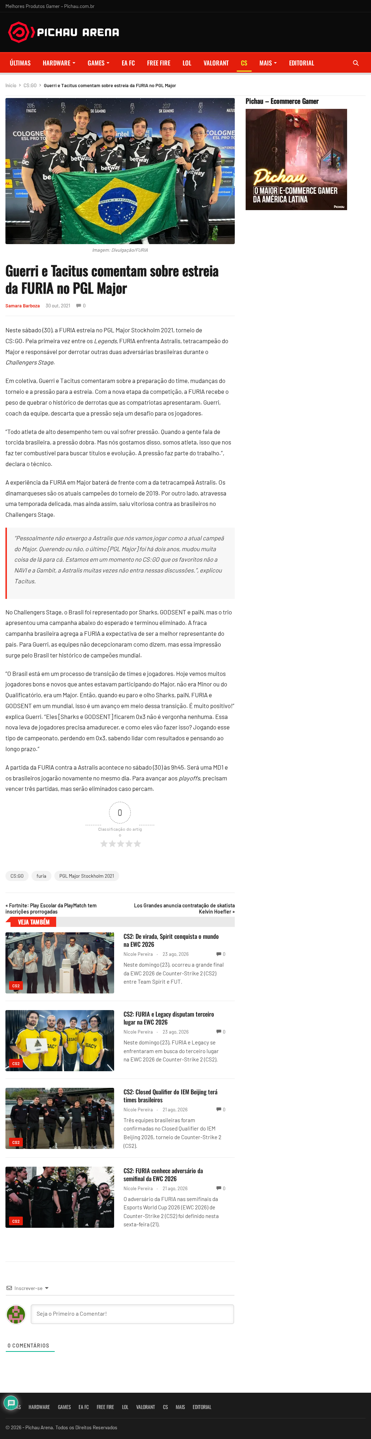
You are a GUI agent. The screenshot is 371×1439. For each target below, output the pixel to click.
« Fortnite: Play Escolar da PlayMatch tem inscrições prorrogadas (51, 908)
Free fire (158, 62)
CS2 (16, 985)
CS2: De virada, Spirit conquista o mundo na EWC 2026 (171, 940)
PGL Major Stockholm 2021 (86, 876)
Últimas (20, 62)
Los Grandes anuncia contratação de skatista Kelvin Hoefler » (184, 908)
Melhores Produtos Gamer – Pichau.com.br (50, 6)
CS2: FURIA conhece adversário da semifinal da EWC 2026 (163, 1174)
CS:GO (30, 85)
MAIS (265, 62)
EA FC (128, 62)
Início (10, 85)
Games (96, 62)
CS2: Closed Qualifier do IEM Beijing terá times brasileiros (170, 1095)
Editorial (301, 62)
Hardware (56, 62)
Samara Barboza (22, 305)
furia (41, 876)
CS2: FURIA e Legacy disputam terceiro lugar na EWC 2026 (169, 1017)
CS (244, 62)
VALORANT (216, 62)
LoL (187, 62)
